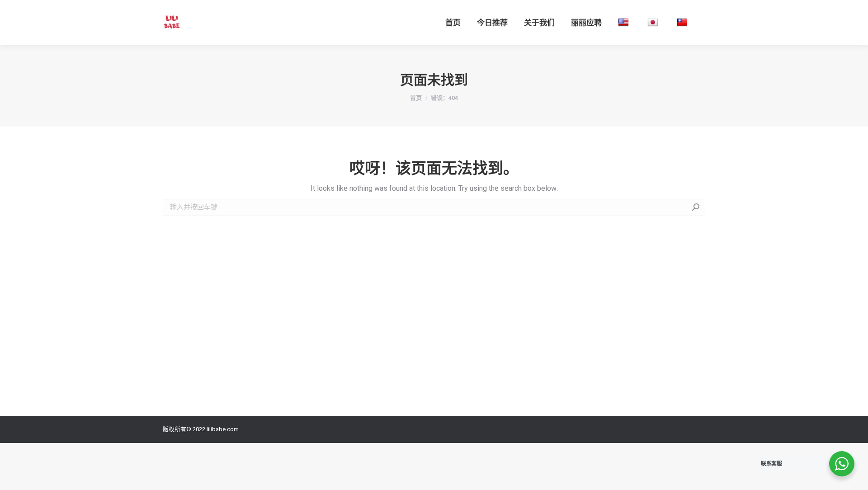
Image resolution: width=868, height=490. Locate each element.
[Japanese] (654, 22)
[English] (624, 22)
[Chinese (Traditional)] (683, 22)
